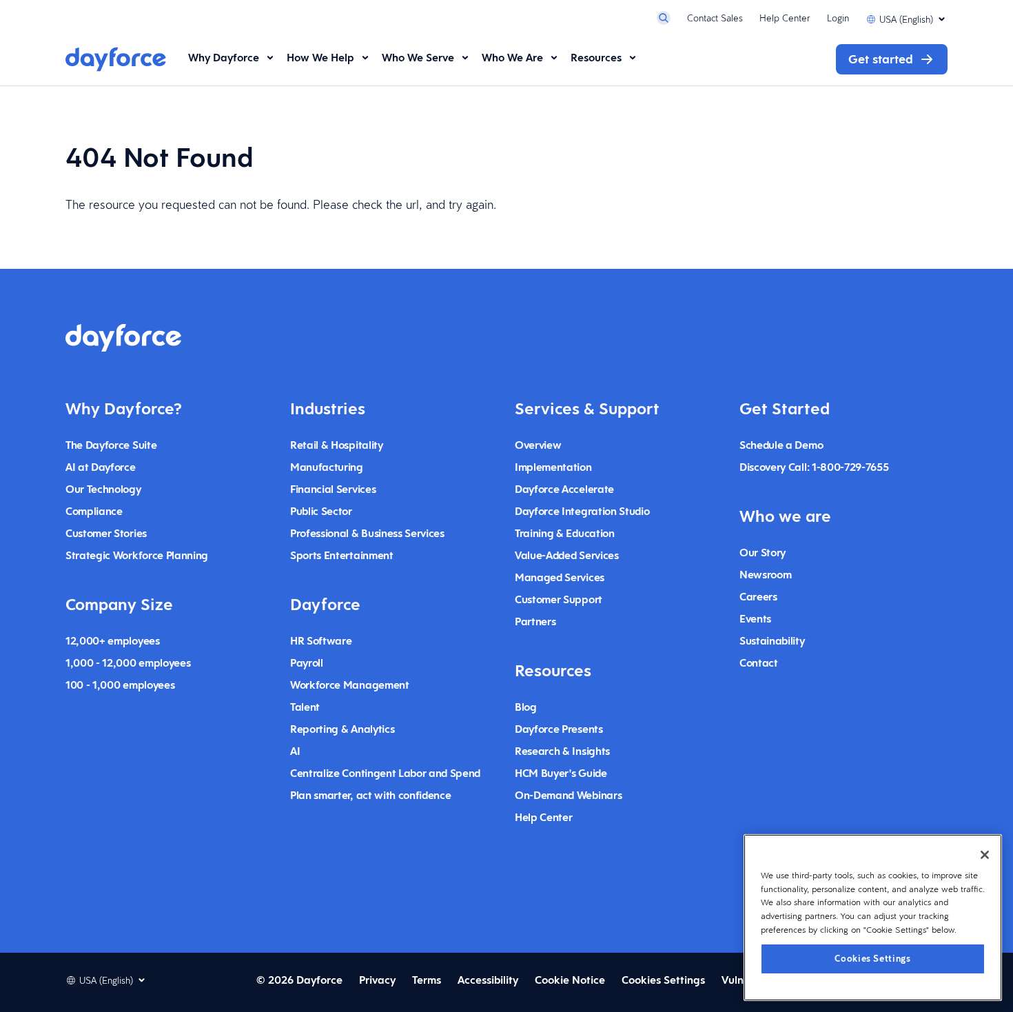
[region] (873, 917)
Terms (426, 980)
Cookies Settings (873, 958)
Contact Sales (715, 18)
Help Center (784, 18)
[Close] (985, 855)
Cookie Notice (570, 980)
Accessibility (488, 980)
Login (838, 18)
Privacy (377, 980)
